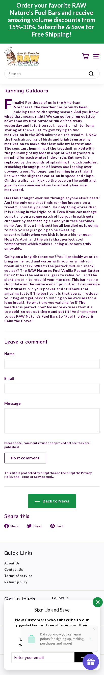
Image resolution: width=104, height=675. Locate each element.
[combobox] (52, 74)
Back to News (55, 500)
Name (9, 353)
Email (9, 378)
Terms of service (18, 576)
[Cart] (85, 56)
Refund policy (16, 582)
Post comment (25, 457)
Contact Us (13, 569)
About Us (12, 563)
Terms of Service (32, 477)
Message (12, 403)
